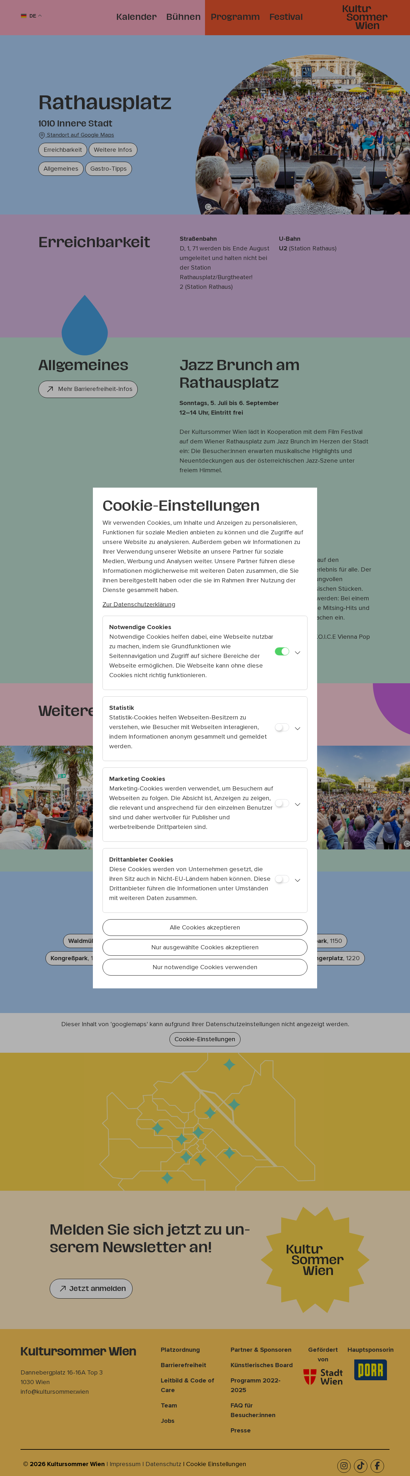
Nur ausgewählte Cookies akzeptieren (205, 947)
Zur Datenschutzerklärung (138, 604)
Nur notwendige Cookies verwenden (205, 967)
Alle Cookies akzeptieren (205, 927)
